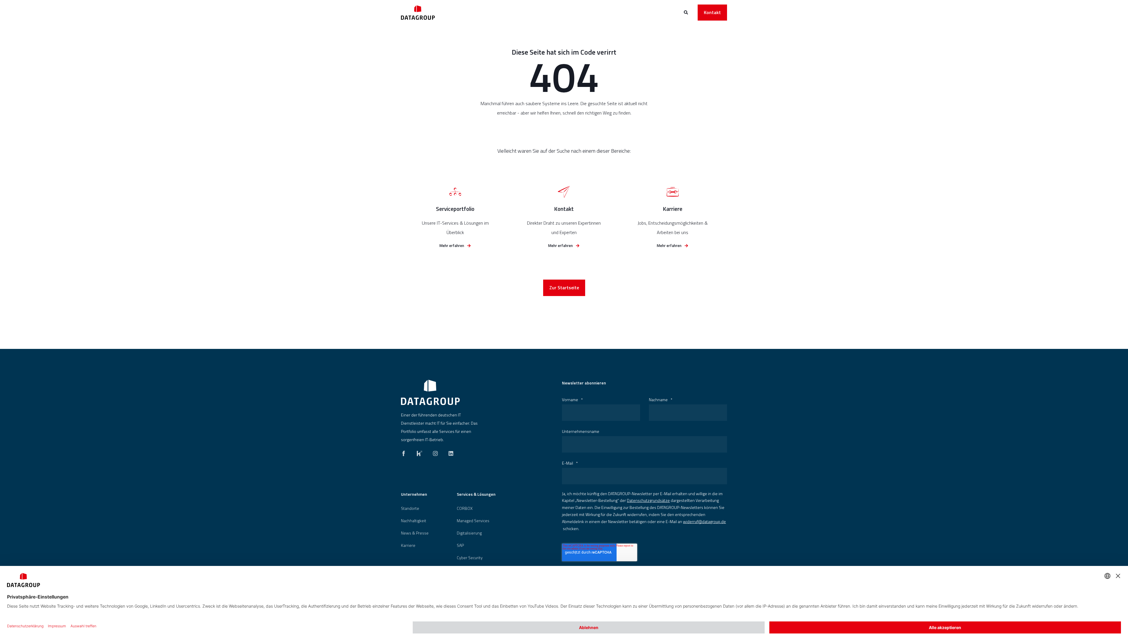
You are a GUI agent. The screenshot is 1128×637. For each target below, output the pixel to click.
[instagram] (435, 452)
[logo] (430, 392)
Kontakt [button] (712, 12)
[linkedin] (449, 452)
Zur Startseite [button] (564, 287)
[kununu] (419, 452)
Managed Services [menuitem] (473, 521)
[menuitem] (410, 508)
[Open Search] (686, 12)
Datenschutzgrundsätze (648, 500)
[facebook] (405, 452)
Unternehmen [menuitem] (414, 494)
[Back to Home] (418, 12)
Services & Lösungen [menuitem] (476, 494)
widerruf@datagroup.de (704, 521)
